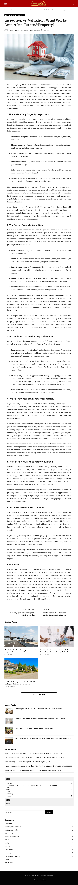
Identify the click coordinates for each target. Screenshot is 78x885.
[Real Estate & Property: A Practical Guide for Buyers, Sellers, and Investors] (21, 668)
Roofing (7, 859)
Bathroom (8, 823)
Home (36, 880)
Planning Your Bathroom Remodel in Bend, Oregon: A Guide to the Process (40, 718)
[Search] (72, 3)
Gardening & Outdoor (12, 830)
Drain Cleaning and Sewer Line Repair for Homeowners (34, 728)
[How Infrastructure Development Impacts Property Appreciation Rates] (21, 636)
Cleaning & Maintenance (13, 827)
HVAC (7, 840)
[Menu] (5, 3)
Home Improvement (12, 837)
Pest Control (9, 850)
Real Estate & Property (15, 15)
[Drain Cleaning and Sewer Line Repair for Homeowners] (9, 730)
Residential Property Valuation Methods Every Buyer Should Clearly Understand (56, 651)
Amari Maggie (14, 30)
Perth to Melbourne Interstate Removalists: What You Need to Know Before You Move (43, 738)
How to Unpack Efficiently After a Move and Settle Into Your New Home (38, 708)
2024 (8, 804)
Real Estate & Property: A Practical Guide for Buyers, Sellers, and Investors (20, 683)
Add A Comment (39, 695)
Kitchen (7, 843)
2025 (8, 800)
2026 (8, 779)
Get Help (43, 880)
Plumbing (8, 853)
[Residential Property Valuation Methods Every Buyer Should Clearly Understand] (57, 636)
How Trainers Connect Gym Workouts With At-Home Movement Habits (29, 770)
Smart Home (9, 863)
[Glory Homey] (39, 3)
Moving (7, 846)
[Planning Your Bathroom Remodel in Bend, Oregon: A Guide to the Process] (9, 721)
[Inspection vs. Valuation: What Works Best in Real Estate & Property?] (39, 57)
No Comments (35, 30)
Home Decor (9, 833)
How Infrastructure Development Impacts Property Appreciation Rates (20, 651)
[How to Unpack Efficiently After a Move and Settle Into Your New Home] (9, 711)
